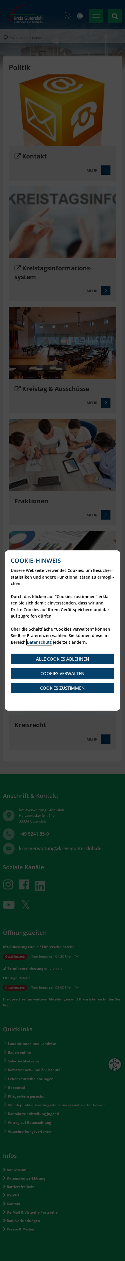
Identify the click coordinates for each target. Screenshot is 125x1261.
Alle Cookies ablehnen (62, 659)
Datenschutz (39, 642)
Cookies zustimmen (62, 688)
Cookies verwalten (62, 673)
